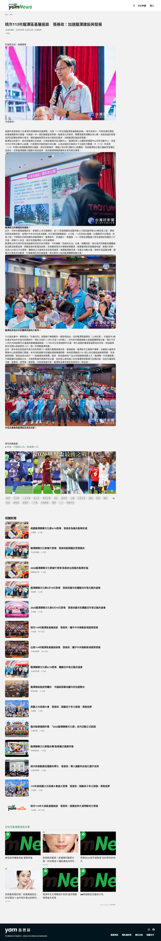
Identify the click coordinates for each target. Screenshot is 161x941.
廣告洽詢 (139, 935)
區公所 (36, 498)
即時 (11, 15)
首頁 (6, 15)
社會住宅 (81, 498)
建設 (105, 498)
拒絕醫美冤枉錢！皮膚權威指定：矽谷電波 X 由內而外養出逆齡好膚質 (22, 896)
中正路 (16, 498)
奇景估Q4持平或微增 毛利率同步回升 (97, 859)
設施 (8, 502)
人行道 (34, 502)
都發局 (16, 502)
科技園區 (45, 502)
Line (61, 502)
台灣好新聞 (10, 30)
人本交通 (26, 498)
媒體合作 (150, 935)
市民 (56, 498)
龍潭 (8, 498)
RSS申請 (142, 5)
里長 (98, 498)
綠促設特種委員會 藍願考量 (19, 857)
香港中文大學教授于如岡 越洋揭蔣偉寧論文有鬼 (60, 896)
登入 (152, 5)
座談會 (64, 498)
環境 (54, 502)
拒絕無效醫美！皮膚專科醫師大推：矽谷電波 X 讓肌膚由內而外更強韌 (60, 859)
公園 (72, 498)
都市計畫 (46, 498)
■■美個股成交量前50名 (91, 894)
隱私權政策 (126, 935)
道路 (91, 498)
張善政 (25, 502)
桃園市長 (70, 502)
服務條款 (114, 935)
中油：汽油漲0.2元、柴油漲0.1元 (22, 446)
